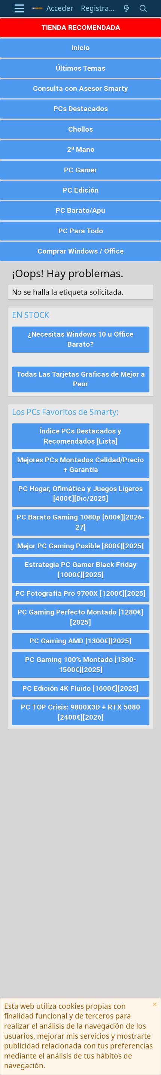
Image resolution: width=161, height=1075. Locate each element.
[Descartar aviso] (154, 1005)
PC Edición (80, 190)
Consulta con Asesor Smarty (80, 88)
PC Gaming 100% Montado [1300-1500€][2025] (80, 664)
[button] (20, 8)
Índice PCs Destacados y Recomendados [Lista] (80, 436)
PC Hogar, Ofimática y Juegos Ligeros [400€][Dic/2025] (80, 493)
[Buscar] (143, 8)
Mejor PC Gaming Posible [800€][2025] (80, 546)
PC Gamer (80, 170)
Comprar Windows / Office (80, 251)
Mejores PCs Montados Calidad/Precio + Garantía (80, 465)
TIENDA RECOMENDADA (80, 27)
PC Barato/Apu (80, 210)
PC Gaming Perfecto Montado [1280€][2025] (80, 617)
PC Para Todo (80, 231)
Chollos (80, 129)
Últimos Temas (80, 68)
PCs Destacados (81, 108)
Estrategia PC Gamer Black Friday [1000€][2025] (81, 569)
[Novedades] (126, 8)
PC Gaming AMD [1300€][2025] (80, 641)
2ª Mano (80, 149)
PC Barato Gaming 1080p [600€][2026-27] (81, 522)
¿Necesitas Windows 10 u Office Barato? (80, 339)
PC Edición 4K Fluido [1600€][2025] (80, 688)
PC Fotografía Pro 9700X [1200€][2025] (80, 593)
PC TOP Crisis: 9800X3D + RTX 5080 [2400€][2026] (80, 712)
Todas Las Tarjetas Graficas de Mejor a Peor (80, 379)
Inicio (80, 47)
